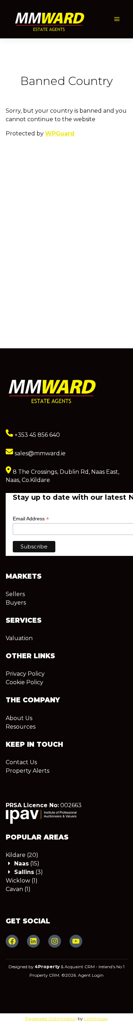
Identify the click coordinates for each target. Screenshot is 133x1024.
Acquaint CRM (80, 966)
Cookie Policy (24, 682)
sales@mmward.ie (39, 453)
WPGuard (59, 133)
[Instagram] (54, 941)
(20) (22, 855)
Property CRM (44, 975)
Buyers (16, 602)
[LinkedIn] (33, 941)
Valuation (19, 638)
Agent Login (91, 975)
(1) (22, 880)
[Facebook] (12, 941)
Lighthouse (95, 1018)
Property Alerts (27, 770)
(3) (28, 872)
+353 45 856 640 (36, 434)
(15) (26, 863)
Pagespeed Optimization (51, 1018)
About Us (19, 718)
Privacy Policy (25, 673)
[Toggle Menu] (117, 19)
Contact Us (21, 762)
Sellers (15, 594)
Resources (20, 726)
